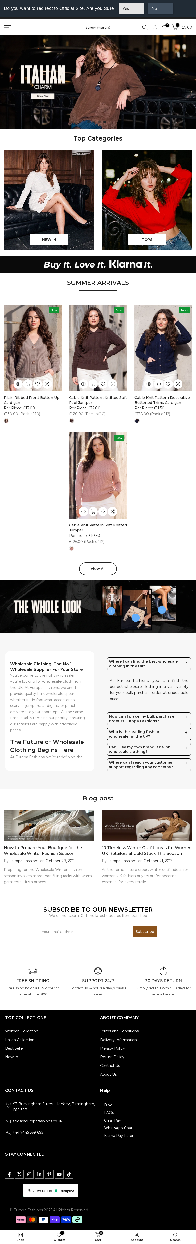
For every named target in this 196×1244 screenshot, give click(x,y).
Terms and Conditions (119, 1031)
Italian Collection (19, 1040)
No (154, 8)
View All (98, 568)
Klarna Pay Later (118, 1135)
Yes (125, 8)
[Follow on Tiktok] (69, 1174)
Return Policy (112, 1057)
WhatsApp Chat (118, 1128)
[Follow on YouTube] (59, 1174)
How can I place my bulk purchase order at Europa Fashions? (141, 718)
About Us (108, 1074)
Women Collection (21, 1031)
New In (11, 1057)
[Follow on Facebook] (9, 1174)
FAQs (109, 1112)
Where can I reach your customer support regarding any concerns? (141, 764)
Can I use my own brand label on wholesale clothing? (140, 749)
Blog (108, 1105)
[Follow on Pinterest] (49, 1174)
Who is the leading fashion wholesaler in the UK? (135, 734)
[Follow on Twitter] (19, 1174)
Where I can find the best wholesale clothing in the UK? (143, 663)
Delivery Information (118, 1040)
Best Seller (14, 1048)
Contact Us (110, 1065)
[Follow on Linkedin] (39, 1174)
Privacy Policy (112, 1048)
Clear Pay (112, 1120)
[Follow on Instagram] (29, 1174)
